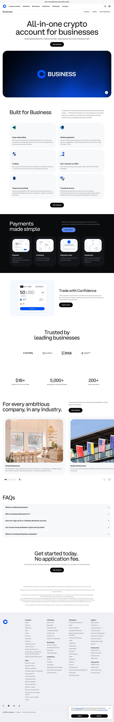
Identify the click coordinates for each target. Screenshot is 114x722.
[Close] (110, 708)
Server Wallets (74, 628)
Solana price (95, 655)
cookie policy (79, 708)
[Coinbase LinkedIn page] (8, 706)
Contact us (94, 625)
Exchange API (73, 667)
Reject (80, 716)
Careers (27, 625)
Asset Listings (51, 645)
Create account (96, 628)
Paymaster (72, 646)
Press (27, 633)
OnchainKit (72, 648)
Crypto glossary (30, 679)
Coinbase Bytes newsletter (34, 671)
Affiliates (28, 628)
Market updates (30, 682)
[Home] (4, 6)
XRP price (94, 658)
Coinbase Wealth (52, 630)
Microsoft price (96, 670)
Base (70, 625)
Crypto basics (29, 674)
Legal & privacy (30, 644)
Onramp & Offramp (75, 638)
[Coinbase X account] (3, 706)
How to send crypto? (32, 697)
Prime (49, 659)
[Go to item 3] (10, 479)
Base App (50, 625)
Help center (95, 622)
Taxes (27, 700)
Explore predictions (53, 638)
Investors (28, 638)
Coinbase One (51, 628)
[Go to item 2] (8, 479)
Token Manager (52, 653)
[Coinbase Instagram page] (14, 706)
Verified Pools (52, 673)
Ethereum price (96, 653)
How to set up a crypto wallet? (32, 693)
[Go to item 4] (12, 479)
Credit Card (51, 633)
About (27, 622)
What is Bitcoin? (30, 684)
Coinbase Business (53, 647)
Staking (49, 662)
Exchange (50, 664)
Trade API (72, 643)
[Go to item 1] (6, 479)
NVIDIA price (95, 664)
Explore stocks (30, 665)
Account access (96, 638)
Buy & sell (50, 622)
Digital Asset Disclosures (33, 656)
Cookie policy (29, 646)
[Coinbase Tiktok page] (19, 706)
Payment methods (97, 636)
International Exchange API (78, 670)
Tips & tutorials (30, 676)
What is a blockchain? (32, 690)
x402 (70, 640)
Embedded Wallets (75, 630)
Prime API (72, 673)
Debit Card (50, 636)
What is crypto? (30, 687)
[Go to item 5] (14, 479)
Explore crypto (30, 663)
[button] (26, 6)
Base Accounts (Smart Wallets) (76, 634)
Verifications (73, 654)
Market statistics (30, 668)
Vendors (28, 641)
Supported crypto (97, 641)
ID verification (95, 630)
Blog (26, 630)
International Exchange (55, 667)
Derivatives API (74, 675)
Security (28, 636)
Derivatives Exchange (54, 670)
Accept (99, 716)
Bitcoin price (95, 650)
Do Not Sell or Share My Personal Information (33, 653)
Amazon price (95, 673)
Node (71, 656)
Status (93, 644)
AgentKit (72, 659)
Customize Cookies (102, 710)
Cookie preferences (31, 649)
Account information (98, 633)
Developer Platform (75, 622)
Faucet (71, 664)
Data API (72, 651)
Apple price (95, 667)
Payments (50, 650)
